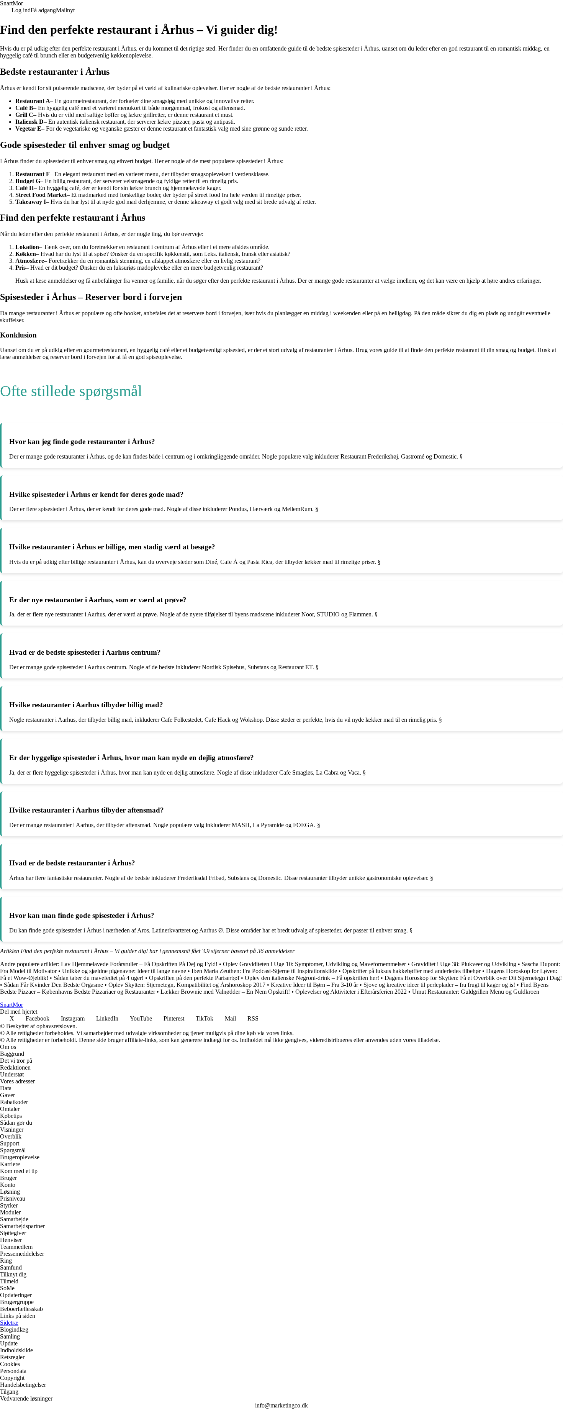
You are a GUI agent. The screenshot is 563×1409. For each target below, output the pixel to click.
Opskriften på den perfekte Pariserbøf (194, 978)
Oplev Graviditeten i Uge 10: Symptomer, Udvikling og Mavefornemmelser (314, 964)
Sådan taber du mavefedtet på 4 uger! (99, 978)
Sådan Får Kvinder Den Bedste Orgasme (53, 984)
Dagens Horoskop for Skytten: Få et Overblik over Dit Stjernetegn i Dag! (473, 978)
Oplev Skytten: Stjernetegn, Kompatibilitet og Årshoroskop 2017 (186, 984)
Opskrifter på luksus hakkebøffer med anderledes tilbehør (411, 971)
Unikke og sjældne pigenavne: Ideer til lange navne (124, 971)
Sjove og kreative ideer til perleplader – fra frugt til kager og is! (439, 984)
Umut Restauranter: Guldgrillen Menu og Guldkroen (475, 991)
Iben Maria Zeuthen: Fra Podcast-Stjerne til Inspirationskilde (264, 971)
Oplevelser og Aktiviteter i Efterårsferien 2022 (351, 991)
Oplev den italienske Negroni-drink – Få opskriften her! (312, 978)
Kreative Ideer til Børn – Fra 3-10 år (314, 984)
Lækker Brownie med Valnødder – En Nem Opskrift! (225, 991)
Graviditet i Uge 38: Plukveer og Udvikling (463, 964)
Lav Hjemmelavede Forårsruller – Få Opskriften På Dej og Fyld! (139, 964)
